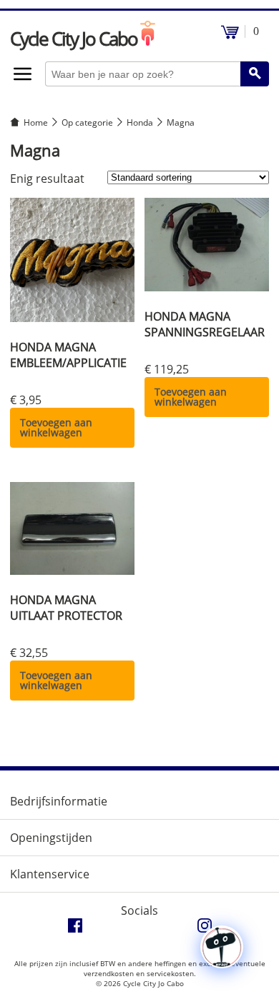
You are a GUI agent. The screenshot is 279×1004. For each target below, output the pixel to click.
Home (36, 122)
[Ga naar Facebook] (75, 929)
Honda (140, 122)
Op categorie (87, 122)
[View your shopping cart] (230, 35)
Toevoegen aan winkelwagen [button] (56, 427)
